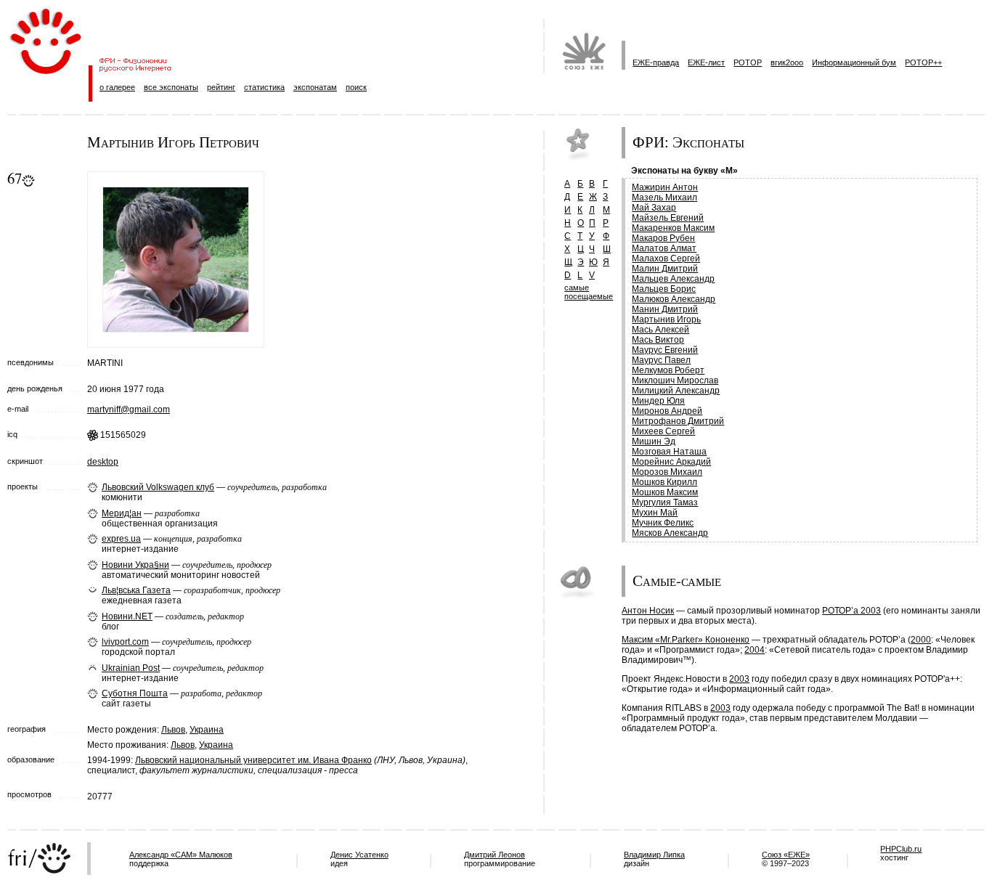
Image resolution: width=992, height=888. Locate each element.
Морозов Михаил (667, 472)
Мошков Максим (665, 492)
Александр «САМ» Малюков (180, 854)
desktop (102, 462)
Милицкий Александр (676, 391)
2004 (754, 650)
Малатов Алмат (664, 248)
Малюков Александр (673, 299)
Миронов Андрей (667, 411)
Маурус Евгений (665, 350)
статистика (264, 87)
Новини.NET (127, 616)
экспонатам (315, 87)
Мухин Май (655, 513)
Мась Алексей (660, 330)
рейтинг (221, 87)
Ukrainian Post (131, 668)
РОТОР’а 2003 (851, 611)
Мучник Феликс (663, 523)
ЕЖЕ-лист (706, 62)
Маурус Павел (661, 360)
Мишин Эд (653, 441)
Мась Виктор (658, 340)
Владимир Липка (654, 854)
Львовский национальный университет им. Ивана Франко (253, 760)
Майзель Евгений (668, 218)
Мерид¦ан (122, 513)
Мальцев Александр (673, 279)
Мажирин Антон (665, 187)
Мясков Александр (670, 533)
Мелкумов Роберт (668, 370)
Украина (207, 730)
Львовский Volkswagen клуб (158, 487)
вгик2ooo (787, 62)
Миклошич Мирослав (675, 380)
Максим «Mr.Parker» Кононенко (685, 640)
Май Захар (654, 208)
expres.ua (121, 539)
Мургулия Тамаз (665, 502)
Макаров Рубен (663, 238)
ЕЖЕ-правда (656, 62)
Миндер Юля (658, 401)
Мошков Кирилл (664, 482)
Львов (173, 730)
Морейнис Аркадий (671, 462)
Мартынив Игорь (666, 319)
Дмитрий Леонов (494, 854)
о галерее (117, 87)
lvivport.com (125, 642)
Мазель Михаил (664, 197)
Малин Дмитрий (665, 269)
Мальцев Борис (664, 289)
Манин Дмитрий (665, 309)
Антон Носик (648, 611)
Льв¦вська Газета (136, 590)
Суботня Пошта (135, 693)
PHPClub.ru (901, 848)
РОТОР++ (923, 62)
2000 (921, 640)
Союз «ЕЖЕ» (786, 854)
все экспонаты (171, 87)
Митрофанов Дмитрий (678, 421)
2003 (739, 679)
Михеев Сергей (663, 431)
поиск (356, 87)
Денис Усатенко (359, 854)
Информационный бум (854, 62)
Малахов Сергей (666, 258)
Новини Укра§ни (135, 565)
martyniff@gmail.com (128, 409)
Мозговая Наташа (669, 452)
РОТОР (747, 62)
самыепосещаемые (588, 292)
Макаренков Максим (673, 228)
